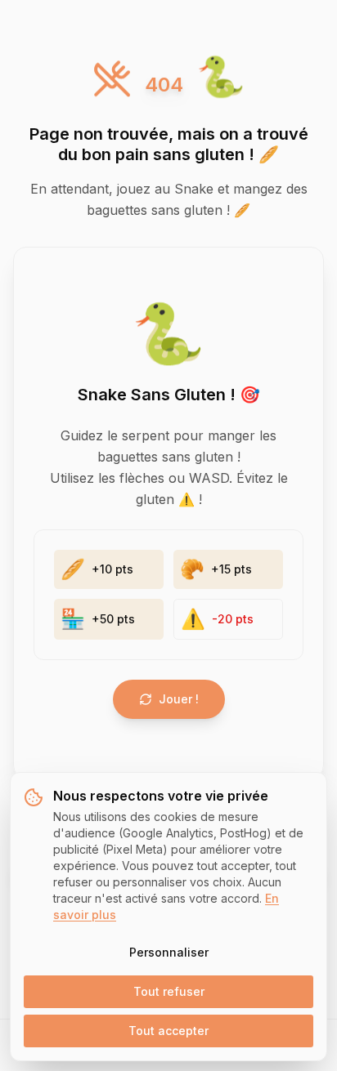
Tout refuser (168, 991)
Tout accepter (168, 1031)
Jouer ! (179, 699)
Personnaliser (169, 952)
